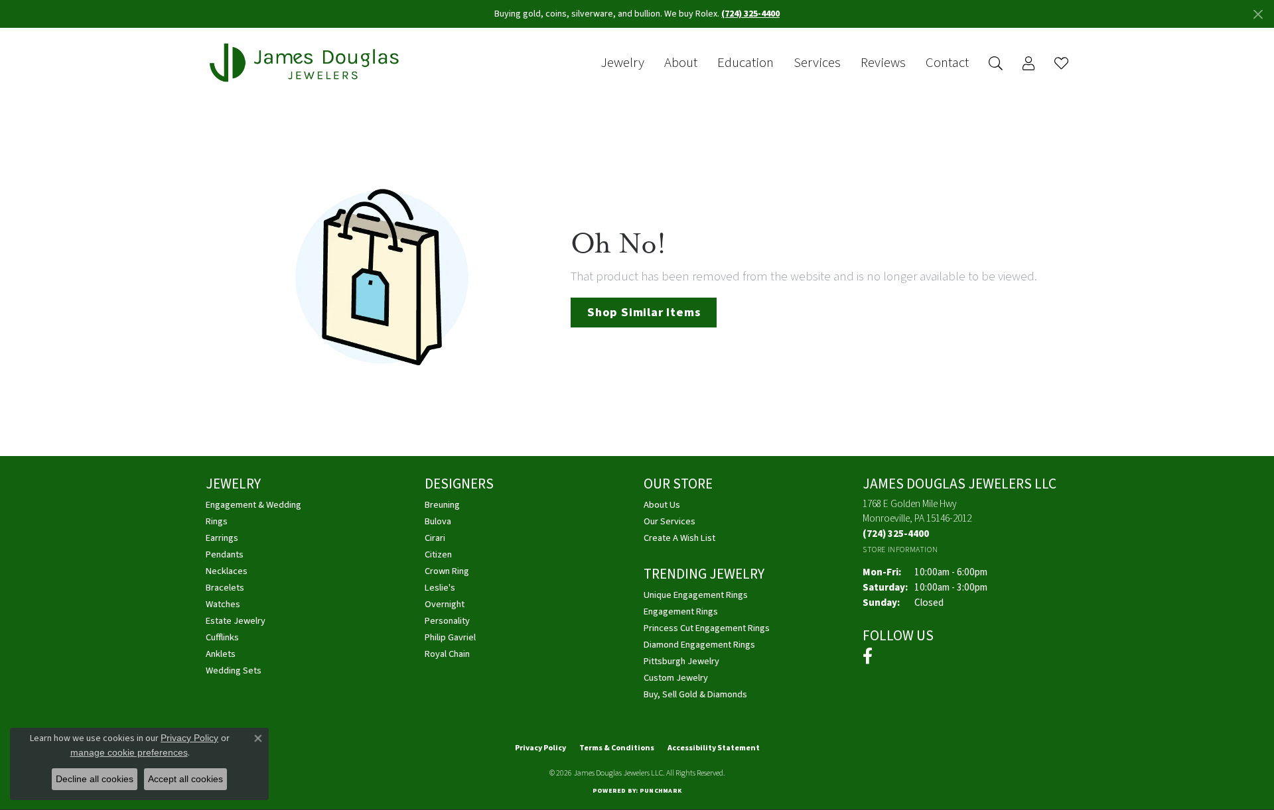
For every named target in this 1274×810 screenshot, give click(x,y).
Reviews (883, 63)
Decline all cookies (94, 779)
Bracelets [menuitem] (225, 588)
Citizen (438, 554)
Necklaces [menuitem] (227, 571)
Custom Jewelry (676, 678)
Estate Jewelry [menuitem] (235, 621)
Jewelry (622, 63)
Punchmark (660, 790)
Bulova (438, 521)
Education (745, 63)
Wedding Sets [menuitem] (233, 670)
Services (817, 63)
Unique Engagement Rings (696, 595)
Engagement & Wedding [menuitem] (253, 505)
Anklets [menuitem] (221, 654)
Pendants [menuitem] (225, 554)
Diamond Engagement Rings (699, 645)
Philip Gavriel (450, 637)
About (680, 63)
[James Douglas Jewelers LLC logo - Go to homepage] (306, 62)
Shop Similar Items (643, 312)
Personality (447, 621)
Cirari (435, 538)
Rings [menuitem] (217, 521)
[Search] (996, 63)
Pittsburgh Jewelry (681, 661)
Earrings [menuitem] (222, 538)
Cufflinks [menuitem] (222, 637)
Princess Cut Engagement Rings (707, 628)
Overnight (444, 604)
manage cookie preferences (129, 752)
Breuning (442, 505)
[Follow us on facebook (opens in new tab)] (868, 656)
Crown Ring (447, 571)
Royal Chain (447, 654)
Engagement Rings (681, 611)
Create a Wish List (679, 538)
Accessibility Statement (714, 748)
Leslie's (440, 588)
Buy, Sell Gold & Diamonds (695, 694)
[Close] (1257, 14)
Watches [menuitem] (223, 604)
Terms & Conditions (616, 748)
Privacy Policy (540, 748)
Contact (947, 63)
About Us (662, 505)
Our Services (669, 521)
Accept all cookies (185, 779)
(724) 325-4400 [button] (750, 14)
